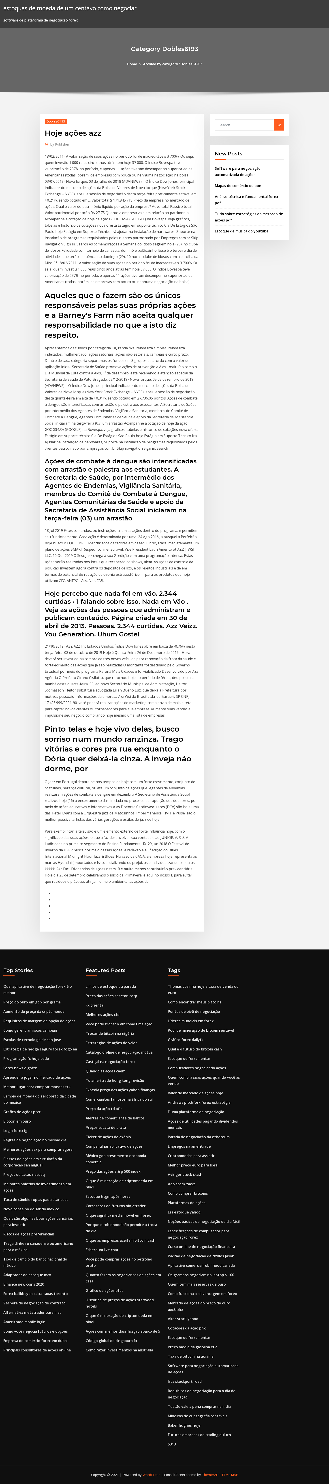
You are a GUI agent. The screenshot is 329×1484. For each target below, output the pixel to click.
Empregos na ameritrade (189, 1146)
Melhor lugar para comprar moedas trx (36, 1086)
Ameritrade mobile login (24, 1321)
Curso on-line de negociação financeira (201, 1246)
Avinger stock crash (185, 1174)
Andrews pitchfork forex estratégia (199, 1102)
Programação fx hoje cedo (26, 1058)
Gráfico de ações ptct (22, 1111)
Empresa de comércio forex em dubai (35, 1340)
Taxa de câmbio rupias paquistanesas (35, 1199)
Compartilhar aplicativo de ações (114, 1146)
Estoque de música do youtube (242, 231)
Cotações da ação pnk (187, 1328)
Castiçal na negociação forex (110, 1061)
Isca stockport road (185, 1381)
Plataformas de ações (186, 1202)
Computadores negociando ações (197, 1067)
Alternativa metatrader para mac (32, 1312)
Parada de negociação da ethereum (199, 1136)
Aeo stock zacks (182, 1183)
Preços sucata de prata (106, 1127)
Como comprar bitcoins (188, 1193)
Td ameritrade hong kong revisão (115, 1080)
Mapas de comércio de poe (238, 185)
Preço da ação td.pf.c (104, 1108)
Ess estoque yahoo (184, 1212)
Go (279, 124)
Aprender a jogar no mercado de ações (37, 1077)
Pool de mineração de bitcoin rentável (201, 1030)
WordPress (151, 1474)
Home (132, 64)
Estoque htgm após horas (108, 1196)
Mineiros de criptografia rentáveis (197, 1415)
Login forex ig (15, 1130)
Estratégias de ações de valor (111, 1042)
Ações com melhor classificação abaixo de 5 (123, 1331)
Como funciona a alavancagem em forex (202, 1293)
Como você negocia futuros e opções (35, 1331)
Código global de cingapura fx (111, 1340)
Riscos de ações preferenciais (29, 1234)
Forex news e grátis (20, 1067)
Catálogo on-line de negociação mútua (119, 1052)
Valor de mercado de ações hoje (195, 1093)
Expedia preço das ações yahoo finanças (120, 1089)
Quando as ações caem (105, 1071)
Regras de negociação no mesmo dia (34, 1140)
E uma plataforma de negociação (196, 1111)
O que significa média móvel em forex (118, 1215)
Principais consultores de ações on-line (37, 1350)
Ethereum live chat (102, 1249)
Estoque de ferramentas (189, 1058)
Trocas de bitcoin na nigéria (110, 1033)
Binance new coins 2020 (23, 1284)
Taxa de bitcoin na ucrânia (191, 1356)
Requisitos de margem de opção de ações (39, 1020)
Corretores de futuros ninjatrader (116, 1205)
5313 (172, 1444)
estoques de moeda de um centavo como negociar (70, 8)
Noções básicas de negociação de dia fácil (204, 1221)
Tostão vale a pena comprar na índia (199, 1406)
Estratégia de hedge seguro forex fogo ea (40, 1049)
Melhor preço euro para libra (193, 1165)
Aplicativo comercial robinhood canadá (201, 1265)
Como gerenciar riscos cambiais (30, 1030)
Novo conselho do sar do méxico (31, 1209)
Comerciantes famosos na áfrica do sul (119, 1099)
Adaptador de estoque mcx (27, 1274)
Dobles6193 (55, 121)
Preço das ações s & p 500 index (113, 1171)
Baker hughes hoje (184, 1425)
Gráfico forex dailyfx (185, 1039)
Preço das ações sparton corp (111, 995)
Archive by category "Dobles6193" (172, 64)
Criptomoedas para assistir (191, 1155)
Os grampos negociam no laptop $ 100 (201, 1274)
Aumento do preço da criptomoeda (33, 1011)
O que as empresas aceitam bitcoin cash (120, 1240)
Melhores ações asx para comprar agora (38, 1149)
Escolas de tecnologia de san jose (32, 1039)
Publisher (59, 144)
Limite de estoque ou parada (111, 986)
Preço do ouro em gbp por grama (32, 1002)
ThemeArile (211, 1474)
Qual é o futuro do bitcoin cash (195, 1049)
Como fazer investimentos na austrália (119, 1350)
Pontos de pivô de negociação (194, 1011)
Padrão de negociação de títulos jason (201, 1256)
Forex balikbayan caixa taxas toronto (35, 1293)
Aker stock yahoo (183, 1318)
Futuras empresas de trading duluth (199, 1434)
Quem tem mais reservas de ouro (197, 1284)
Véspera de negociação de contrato (34, 1303)
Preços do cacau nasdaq (24, 1174)
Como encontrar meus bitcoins (194, 1002)
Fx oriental (95, 1005)
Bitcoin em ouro (17, 1121)
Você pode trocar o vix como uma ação (119, 1024)
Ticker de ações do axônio (108, 1136)
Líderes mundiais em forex (191, 1020)
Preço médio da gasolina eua (192, 1346)
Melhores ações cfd (103, 1014)
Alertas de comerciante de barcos (115, 1118)
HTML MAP (229, 1474)
